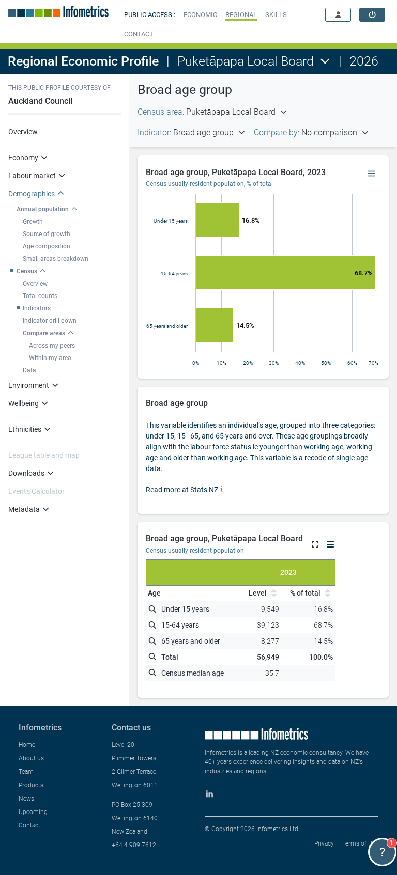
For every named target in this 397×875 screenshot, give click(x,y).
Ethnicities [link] (24, 429)
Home (27, 744)
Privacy (324, 843)
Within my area (50, 358)
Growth (33, 221)
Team (26, 771)
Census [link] (27, 271)
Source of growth (46, 234)
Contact (29, 825)
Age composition (46, 246)
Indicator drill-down (50, 320)
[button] (200, 14)
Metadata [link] (24, 509)
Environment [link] (28, 385)
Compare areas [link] (44, 333)
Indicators (37, 308)
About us (31, 758)
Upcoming (33, 812)
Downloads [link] (26, 473)
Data (29, 370)
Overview (23, 132)
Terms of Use (360, 843)
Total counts (40, 296)
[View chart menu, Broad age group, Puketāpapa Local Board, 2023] (371, 174)
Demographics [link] (31, 194)
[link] (372, 14)
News (26, 798)
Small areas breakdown (55, 258)
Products (31, 785)
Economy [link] (23, 157)
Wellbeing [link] (23, 403)
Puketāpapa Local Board (245, 61)
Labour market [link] (32, 175)
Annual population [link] (43, 209)
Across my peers (52, 345)
